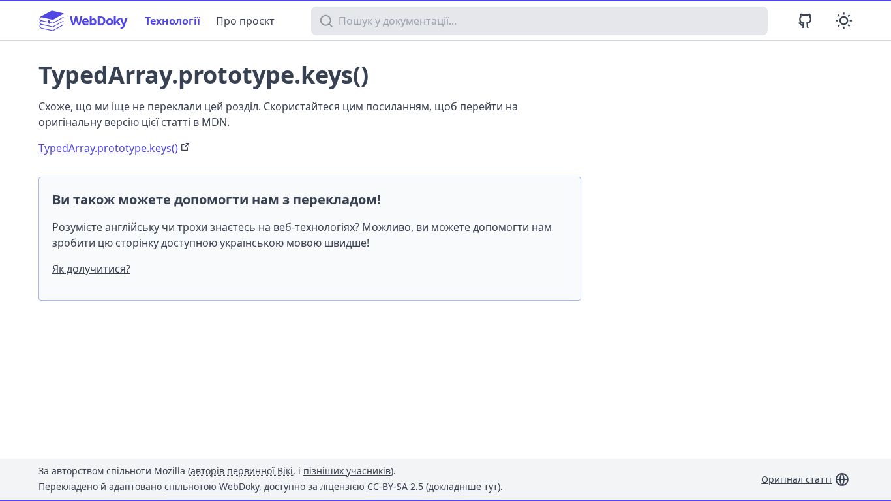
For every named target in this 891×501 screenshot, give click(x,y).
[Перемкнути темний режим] (844, 20)
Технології (172, 21)
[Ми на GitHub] (805, 20)
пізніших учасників (347, 470)
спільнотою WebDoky (211, 486)
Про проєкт (245, 21)
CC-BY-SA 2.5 (395, 486)
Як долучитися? (91, 269)
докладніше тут (463, 486)
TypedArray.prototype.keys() (108, 148)
